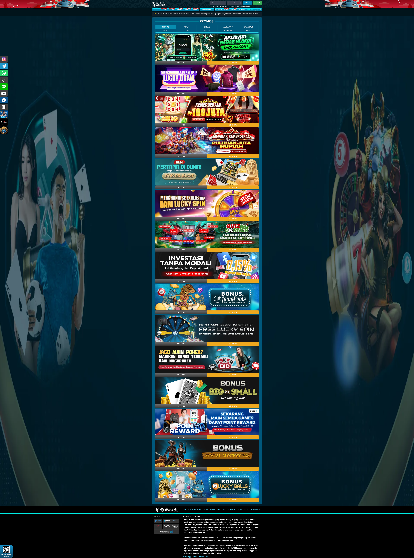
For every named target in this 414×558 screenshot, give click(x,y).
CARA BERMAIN (229, 510)
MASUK (247, 3)
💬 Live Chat (223, 6)
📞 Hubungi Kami (233, 6)
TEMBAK (234, 9)
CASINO (179, 9)
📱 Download (214, 6)
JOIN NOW (233, 62)
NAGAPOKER (189, 520)
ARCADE (188, 9)
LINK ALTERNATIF (215, 510)
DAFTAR (257, 3)
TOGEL (195, 9)
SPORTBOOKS (207, 10)
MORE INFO (181, 62)
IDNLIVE (172, 9)
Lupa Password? (245, 6)
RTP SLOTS (187, 510)
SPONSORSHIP (254, 510)
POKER (164, 9)
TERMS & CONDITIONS (200, 510)
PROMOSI (250, 10)
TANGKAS (218, 10)
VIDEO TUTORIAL (242, 510)
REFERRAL (242, 10)
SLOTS (226, 9)
